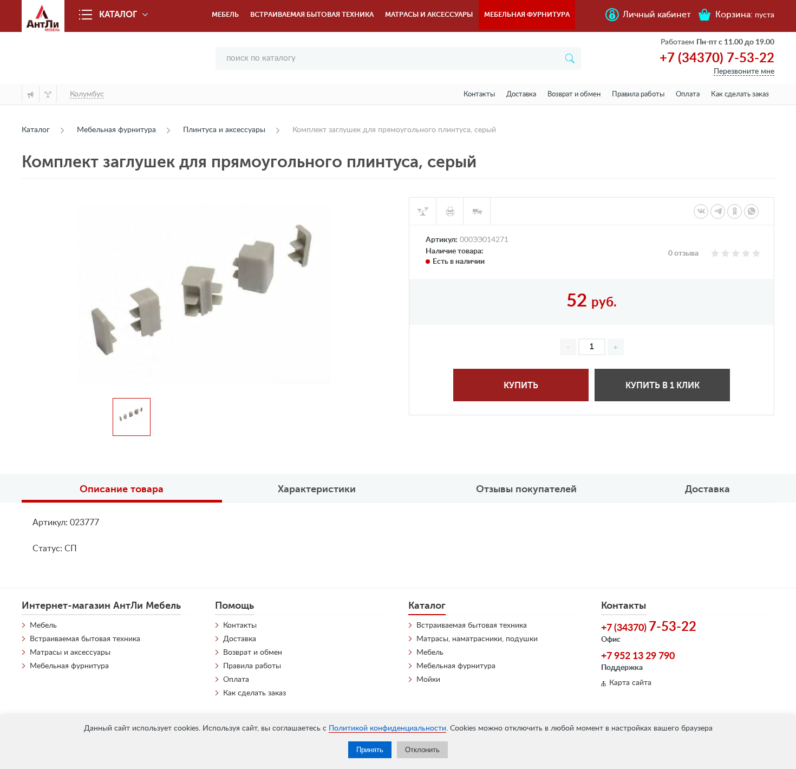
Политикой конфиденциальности (387, 728)
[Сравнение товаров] (48, 94)
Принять (369, 750)
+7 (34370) (648, 627)
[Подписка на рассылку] (30, 94)
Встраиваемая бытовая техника (312, 14)
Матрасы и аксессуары (429, 14)
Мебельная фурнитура (527, 14)
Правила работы (638, 94)
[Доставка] (477, 211)
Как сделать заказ (740, 94)
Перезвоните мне (744, 71)
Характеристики (317, 489)
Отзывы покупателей (526, 489)
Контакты (479, 94)
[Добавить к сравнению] (422, 211)
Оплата (688, 94)
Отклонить (422, 750)
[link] (701, 211)
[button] (616, 346)
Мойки (428, 679)
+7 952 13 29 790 (638, 656)
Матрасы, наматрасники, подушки (477, 639)
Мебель (225, 14)
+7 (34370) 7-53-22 (717, 58)
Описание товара (122, 489)
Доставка (521, 94)
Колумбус (87, 94)
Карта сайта (630, 683)
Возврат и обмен (574, 94)
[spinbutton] (591, 346)
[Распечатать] (450, 211)
